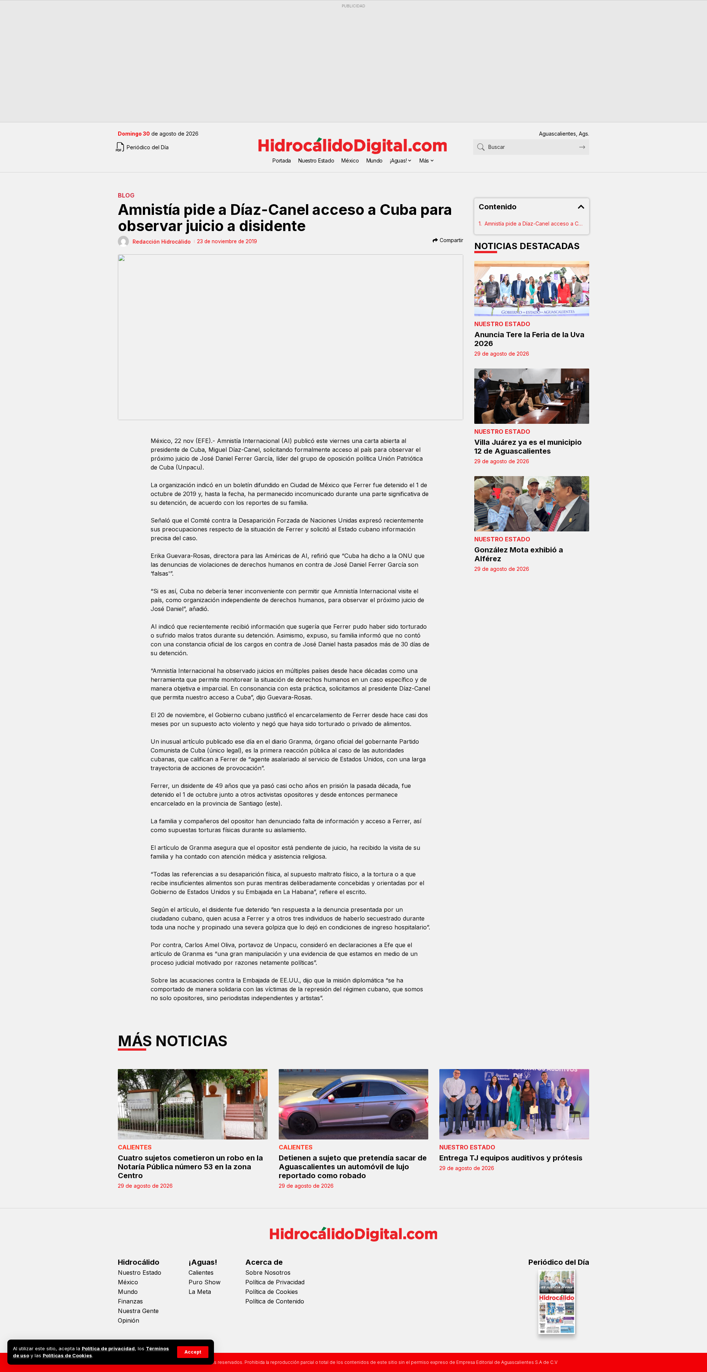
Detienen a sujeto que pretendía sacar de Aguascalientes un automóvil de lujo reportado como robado (353, 1166)
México (128, 1282)
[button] (192, 1352)
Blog (126, 195)
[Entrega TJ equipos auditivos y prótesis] (514, 1104)
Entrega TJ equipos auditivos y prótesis (511, 1157)
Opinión (128, 1320)
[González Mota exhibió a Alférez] (532, 503)
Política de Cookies (271, 1291)
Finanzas (130, 1301)
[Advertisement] (339, 63)
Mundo (128, 1291)
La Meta (200, 1291)
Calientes (135, 1147)
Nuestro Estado (502, 324)
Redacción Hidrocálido (162, 241)
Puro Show (205, 1282)
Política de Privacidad (275, 1282)
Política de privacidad (108, 1348)
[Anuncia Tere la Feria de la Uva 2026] (532, 288)
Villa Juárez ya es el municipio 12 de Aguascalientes (528, 446)
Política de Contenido (274, 1301)
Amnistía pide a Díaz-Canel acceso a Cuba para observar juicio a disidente (535, 223)
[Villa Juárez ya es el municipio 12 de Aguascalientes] (532, 396)
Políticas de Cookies (67, 1355)
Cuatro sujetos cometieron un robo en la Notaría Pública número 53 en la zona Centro (190, 1166)
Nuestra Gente (138, 1311)
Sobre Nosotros (268, 1272)
